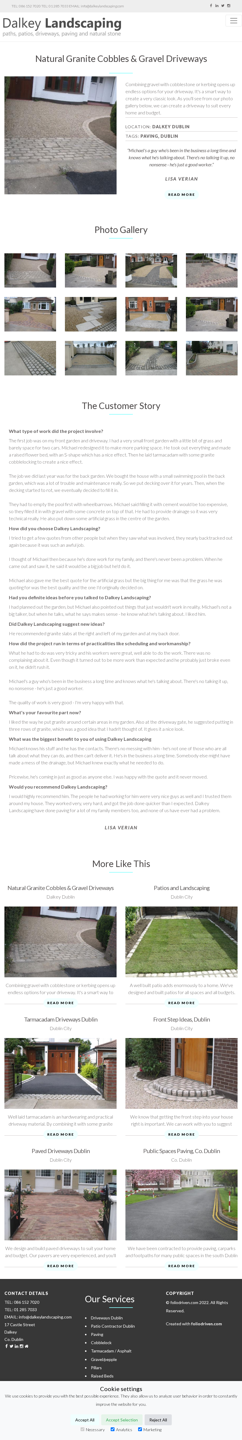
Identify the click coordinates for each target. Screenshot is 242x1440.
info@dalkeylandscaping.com (102, 6)
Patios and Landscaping (182, 887)
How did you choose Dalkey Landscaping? (54, 528)
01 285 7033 (58, 6)
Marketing (152, 1429)
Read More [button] (60, 1003)
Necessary (95, 1429)
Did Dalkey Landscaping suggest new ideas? (57, 624)
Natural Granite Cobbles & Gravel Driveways (60, 887)
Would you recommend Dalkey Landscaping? (58, 786)
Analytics (124, 1429)
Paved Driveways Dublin (61, 1150)
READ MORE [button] (181, 194)
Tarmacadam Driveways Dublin (60, 1019)
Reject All (158, 1419)
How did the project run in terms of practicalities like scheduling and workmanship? (100, 643)
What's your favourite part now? (45, 712)
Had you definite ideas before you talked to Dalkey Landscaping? (80, 597)
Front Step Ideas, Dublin (181, 1019)
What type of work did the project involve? (56, 431)
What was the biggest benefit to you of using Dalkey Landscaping (80, 739)
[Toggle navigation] (233, 21)
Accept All (84, 1419)
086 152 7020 (30, 6)
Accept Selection (122, 1419)
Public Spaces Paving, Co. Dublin (181, 1150)
